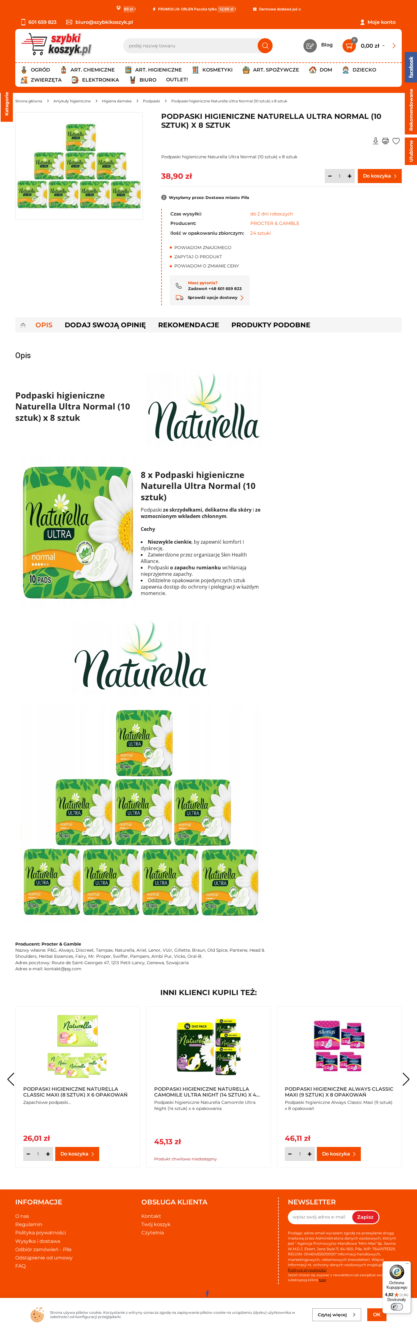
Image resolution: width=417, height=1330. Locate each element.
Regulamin (28, 1224)
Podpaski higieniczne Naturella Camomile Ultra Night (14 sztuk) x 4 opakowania (205, 1091)
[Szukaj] (265, 45)
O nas (22, 1216)
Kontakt (151, 1216)
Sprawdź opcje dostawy (212, 297)
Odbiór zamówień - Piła (43, 1249)
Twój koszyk (156, 1224)
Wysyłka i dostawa (37, 1241)
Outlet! (177, 80)
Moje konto (382, 22)
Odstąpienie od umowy (44, 1258)
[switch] (397, 1306)
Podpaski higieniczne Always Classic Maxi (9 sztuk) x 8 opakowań (339, 1091)
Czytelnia (152, 1233)
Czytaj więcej (332, 1314)
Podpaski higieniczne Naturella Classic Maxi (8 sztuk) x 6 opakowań (75, 1091)
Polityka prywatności (40, 1233)
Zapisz (365, 1217)
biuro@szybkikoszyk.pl (104, 22)
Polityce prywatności (307, 1270)
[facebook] (207, 1293)
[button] (406, 1079)
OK (377, 1314)
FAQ (20, 1266)
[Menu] (407, 1265)
